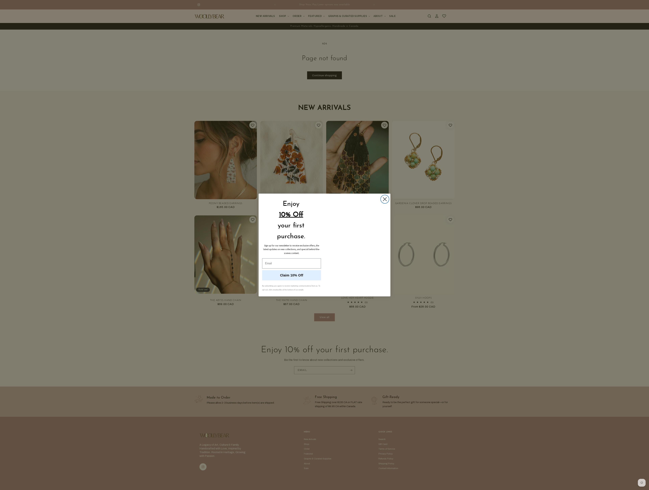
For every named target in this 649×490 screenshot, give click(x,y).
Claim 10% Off (291, 275)
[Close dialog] (385, 199)
